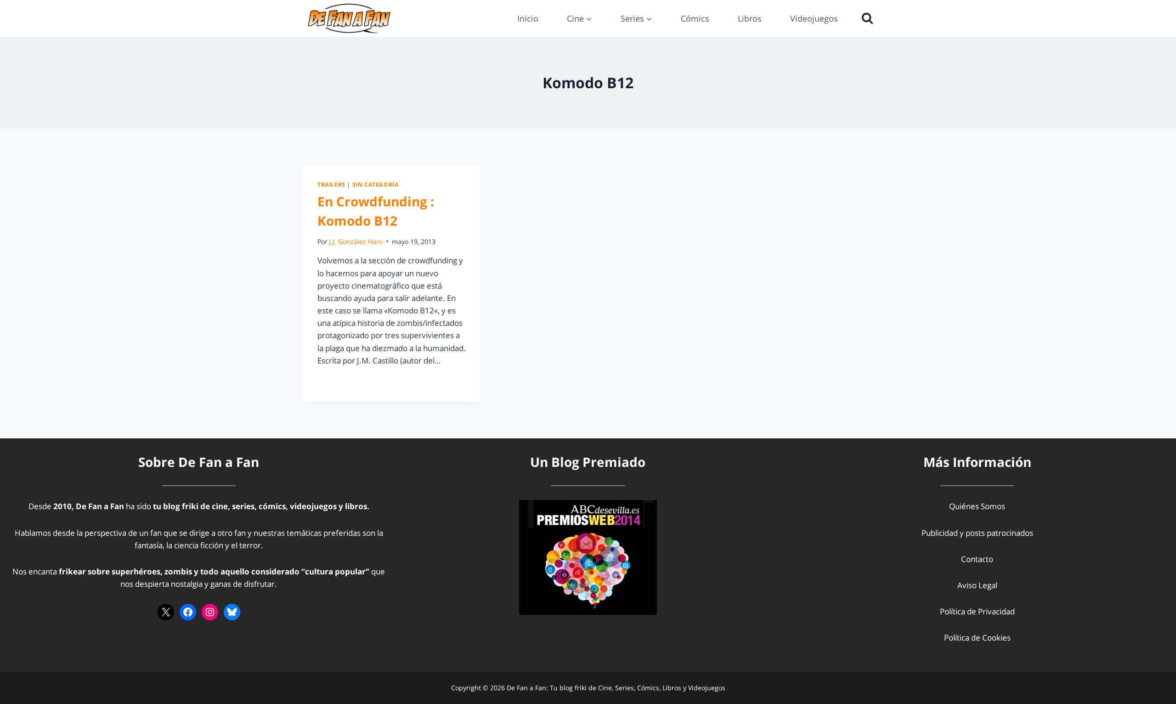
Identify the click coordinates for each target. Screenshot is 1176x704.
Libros (750, 18)
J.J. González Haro (356, 241)
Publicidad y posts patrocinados (977, 533)
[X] (166, 612)
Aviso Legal (977, 585)
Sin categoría (375, 184)
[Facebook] (188, 612)
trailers (331, 184)
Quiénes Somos (977, 506)
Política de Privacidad (977, 611)
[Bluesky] (232, 612)
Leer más (339, 381)
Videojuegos (814, 18)
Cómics (695, 18)
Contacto (977, 559)
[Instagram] (210, 612)
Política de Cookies (977, 637)
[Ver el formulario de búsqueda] (865, 18)
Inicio (527, 18)
